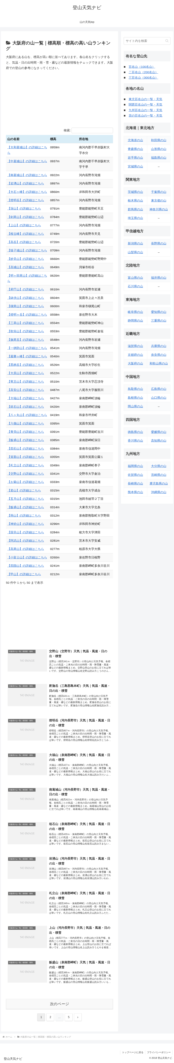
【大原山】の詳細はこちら (25, 373)
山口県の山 (158, 397)
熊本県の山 (135, 492)
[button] (167, 41)
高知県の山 (158, 440)
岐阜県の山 (135, 312)
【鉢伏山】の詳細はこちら (25, 298)
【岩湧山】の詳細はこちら (25, 183)
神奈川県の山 (159, 209)
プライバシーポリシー (159, 1052)
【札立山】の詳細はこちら (25, 465)
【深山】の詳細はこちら (24, 208)
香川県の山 (135, 440)
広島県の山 (158, 389)
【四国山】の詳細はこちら (25, 565)
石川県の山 (135, 286)
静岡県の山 (135, 320)
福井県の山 (158, 277)
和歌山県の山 (159, 363)
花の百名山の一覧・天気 (145, 115)
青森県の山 (135, 149)
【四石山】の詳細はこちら (25, 448)
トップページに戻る (132, 1052)
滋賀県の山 (135, 346)
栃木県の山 (135, 200)
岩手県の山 (135, 157)
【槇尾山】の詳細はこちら (25, 306)
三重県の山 (158, 320)
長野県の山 (158, 243)
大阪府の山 (135, 363)
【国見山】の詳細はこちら (25, 532)
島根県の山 (135, 397)
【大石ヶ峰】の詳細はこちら (27, 192)
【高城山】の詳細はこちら (25, 267)
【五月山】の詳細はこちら (25, 498)
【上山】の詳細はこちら (24, 225)
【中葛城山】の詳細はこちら (27, 161)
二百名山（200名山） (143, 72)
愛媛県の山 (158, 432)
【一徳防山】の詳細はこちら (27, 348)
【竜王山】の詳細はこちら (25, 381)
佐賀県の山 (135, 475)
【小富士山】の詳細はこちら (27, 557)
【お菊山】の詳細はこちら (25, 482)
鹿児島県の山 (159, 483)
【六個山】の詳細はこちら (25, 423)
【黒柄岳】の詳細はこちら (25, 365)
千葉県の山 (158, 192)
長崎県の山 (135, 483)
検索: (67, 130)
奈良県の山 (158, 355)
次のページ (59, 1004)
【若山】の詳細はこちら (24, 490)
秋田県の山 (158, 140)
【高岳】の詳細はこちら (24, 242)
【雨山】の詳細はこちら (24, 515)
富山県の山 (135, 277)
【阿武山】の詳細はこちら (25, 540)
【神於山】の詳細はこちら (25, 524)
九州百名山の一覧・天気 (145, 110)
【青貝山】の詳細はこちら (25, 432)
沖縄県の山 (158, 492)
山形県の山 (158, 149)
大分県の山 (158, 466)
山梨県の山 (135, 252)
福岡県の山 (135, 466)
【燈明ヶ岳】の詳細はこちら (27, 314)
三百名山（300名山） (143, 77)
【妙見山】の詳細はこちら (25, 259)
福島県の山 (158, 157)
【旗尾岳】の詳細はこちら (25, 339)
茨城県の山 (135, 192)
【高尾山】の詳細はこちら (25, 549)
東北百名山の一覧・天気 (145, 99)
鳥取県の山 (135, 389)
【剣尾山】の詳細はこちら (25, 217)
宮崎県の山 (158, 475)
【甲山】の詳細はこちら (24, 574)
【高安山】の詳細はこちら (25, 390)
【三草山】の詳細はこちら (25, 323)
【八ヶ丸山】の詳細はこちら (27, 415)
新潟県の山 (135, 243)
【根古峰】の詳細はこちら (25, 233)
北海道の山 (135, 140)
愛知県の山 (158, 312)
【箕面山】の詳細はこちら (25, 457)
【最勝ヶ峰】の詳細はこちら (27, 356)
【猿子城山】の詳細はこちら (27, 250)
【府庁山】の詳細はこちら (25, 289)
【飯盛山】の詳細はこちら (25, 440)
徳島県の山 (135, 432)
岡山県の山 (135, 406)
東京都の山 (158, 200)
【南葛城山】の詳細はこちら (27, 175)
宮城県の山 (135, 166)
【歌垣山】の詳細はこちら (25, 331)
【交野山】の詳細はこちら (25, 473)
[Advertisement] (59, 99)
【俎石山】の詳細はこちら (25, 406)
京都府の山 (135, 355)
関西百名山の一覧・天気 (145, 104)
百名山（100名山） (142, 66)
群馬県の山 (135, 209)
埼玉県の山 (135, 218)
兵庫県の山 (158, 346)
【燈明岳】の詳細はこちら (25, 200)
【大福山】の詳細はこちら (25, 398)
